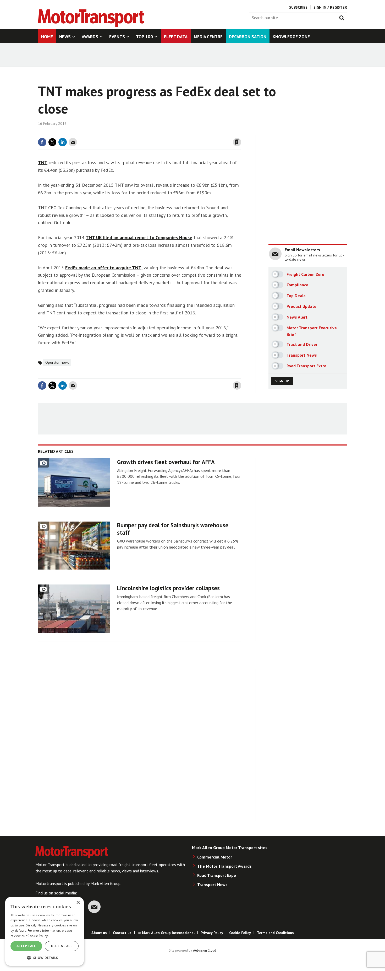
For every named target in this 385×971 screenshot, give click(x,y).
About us (99, 932)
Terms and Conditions (275, 932)
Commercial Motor (214, 857)
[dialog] (44, 931)
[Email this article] (73, 142)
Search (343, 17)
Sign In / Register (330, 7)
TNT (42, 162)
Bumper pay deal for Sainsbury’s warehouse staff (172, 529)
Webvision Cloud (204, 950)
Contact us (122, 932)
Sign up (282, 381)
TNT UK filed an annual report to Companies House (139, 237)
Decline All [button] (61, 946)
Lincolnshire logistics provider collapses (168, 588)
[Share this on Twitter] (52, 142)
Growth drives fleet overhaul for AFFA (166, 462)
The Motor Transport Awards (224, 866)
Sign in (174, 132)
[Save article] (237, 142)
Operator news (57, 362)
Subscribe (298, 7)
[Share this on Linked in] (62, 142)
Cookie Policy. (38, 936)
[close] (240, 132)
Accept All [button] (26, 946)
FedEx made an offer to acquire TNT (103, 268)
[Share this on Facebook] (42, 142)
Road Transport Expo (216, 875)
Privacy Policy (212, 932)
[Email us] (94, 906)
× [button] (78, 903)
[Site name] (91, 25)
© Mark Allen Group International (166, 932)
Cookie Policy (240, 932)
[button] (44, 957)
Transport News (212, 884)
